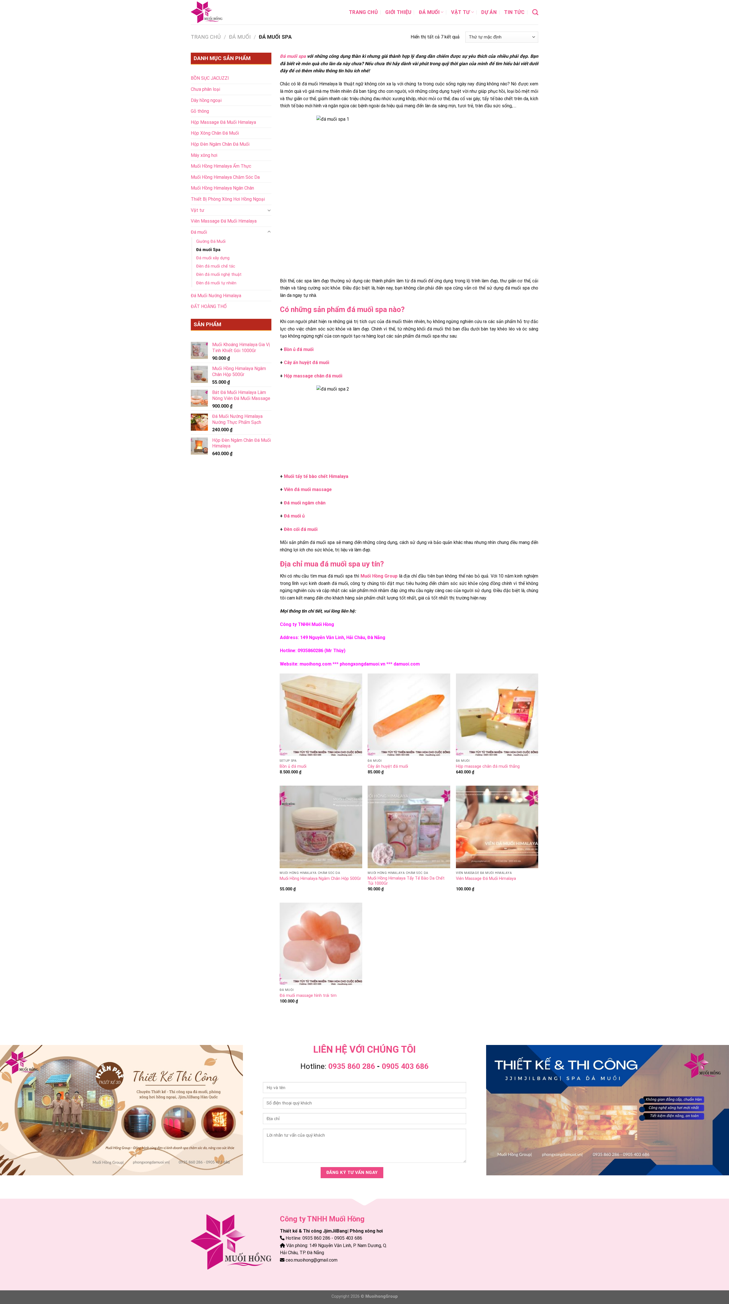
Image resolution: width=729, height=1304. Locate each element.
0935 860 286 (351, 1066)
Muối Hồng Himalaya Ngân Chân (222, 188)
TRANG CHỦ (363, 12)
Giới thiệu (398, 12)
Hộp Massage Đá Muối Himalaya (223, 122)
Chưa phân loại (205, 89)
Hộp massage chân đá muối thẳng (488, 766)
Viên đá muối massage (308, 489)
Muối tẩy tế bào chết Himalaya (316, 476)
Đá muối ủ (294, 516)
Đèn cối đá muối (301, 529)
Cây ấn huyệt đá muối (306, 362)
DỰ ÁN (489, 12)
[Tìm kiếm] (535, 12)
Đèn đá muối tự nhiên (216, 283)
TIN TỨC (514, 12)
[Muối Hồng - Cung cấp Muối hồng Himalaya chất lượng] (219, 12)
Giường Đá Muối (211, 241)
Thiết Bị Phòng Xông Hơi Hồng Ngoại (228, 199)
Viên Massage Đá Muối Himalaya (224, 221)
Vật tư (460, 12)
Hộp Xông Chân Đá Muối (215, 133)
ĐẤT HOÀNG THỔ (209, 306)
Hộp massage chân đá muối (313, 376)
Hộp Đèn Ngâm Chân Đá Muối (220, 144)
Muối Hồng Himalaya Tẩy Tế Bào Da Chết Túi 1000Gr (406, 881)
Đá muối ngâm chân (304, 503)
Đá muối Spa (208, 249)
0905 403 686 (405, 1066)
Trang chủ (206, 37)
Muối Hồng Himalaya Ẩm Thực (221, 166)
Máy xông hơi (204, 155)
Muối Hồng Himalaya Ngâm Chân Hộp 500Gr (320, 878)
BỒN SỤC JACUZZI (210, 78)
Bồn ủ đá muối (299, 349)
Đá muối (429, 12)
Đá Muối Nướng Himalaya (216, 295)
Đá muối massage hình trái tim (308, 995)
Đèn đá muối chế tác (215, 266)
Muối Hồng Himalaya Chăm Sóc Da (225, 177)
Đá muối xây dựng (213, 258)
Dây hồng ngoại (206, 100)
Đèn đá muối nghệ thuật (218, 274)
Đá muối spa (293, 56)
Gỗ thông (200, 111)
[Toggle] (269, 210)
